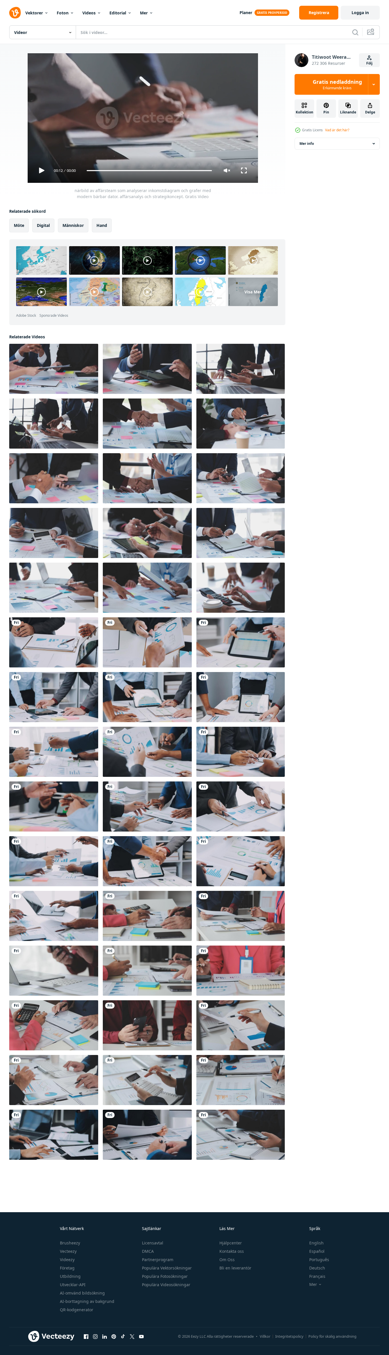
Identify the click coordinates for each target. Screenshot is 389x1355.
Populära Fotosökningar (165, 1276)
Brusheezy (70, 1243)
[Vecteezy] (15, 12)
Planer (246, 12)
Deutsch (317, 1268)
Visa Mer (252, 292)
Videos (89, 13)
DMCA (148, 1251)
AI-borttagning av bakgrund (87, 1301)
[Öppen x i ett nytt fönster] (132, 1336)
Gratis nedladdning (337, 84)
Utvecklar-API (73, 1284)
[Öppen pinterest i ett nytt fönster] (113, 1336)
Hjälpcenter (230, 1243)
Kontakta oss (231, 1251)
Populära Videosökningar (166, 1284)
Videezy (67, 1259)
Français (317, 1276)
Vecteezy (68, 1251)
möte (19, 225)
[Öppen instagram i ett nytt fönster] (95, 1336)
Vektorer (34, 13)
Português (319, 1259)
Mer (144, 13)
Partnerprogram (157, 1259)
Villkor (265, 1336)
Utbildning (70, 1276)
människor (73, 225)
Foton (63, 13)
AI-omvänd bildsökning (82, 1293)
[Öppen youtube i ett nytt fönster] (141, 1336)
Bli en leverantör (235, 1268)
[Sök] (355, 32)
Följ (369, 63)
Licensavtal (152, 1243)
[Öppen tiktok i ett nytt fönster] (123, 1336)
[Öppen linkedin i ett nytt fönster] (104, 1336)
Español (317, 1251)
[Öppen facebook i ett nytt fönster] (86, 1336)
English (316, 1243)
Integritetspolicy (289, 1336)
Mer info (306, 143)
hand (101, 225)
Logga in (360, 12)
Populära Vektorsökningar (167, 1268)
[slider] (149, 170)
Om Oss (227, 1259)
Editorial (117, 13)
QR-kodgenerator (76, 1309)
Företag (67, 1268)
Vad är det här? (337, 130)
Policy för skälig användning (332, 1336)
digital (43, 225)
